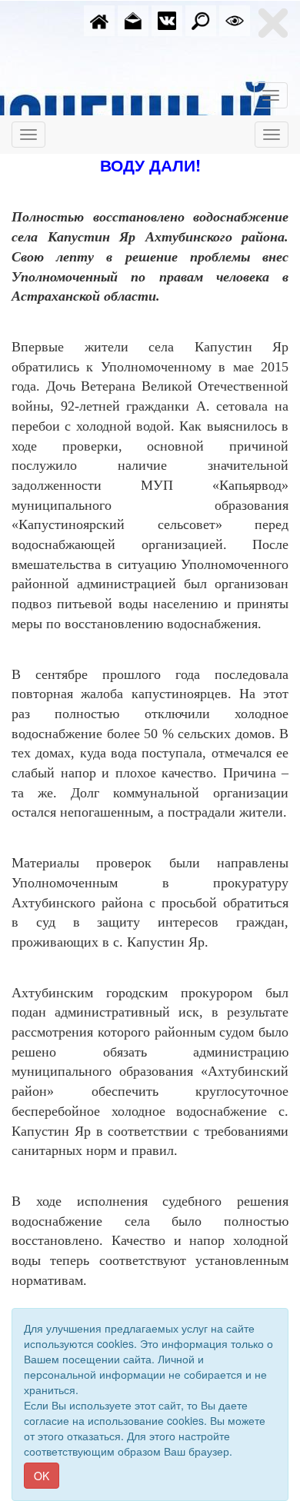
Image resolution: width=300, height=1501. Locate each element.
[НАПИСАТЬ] (133, 19)
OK (41, 1475)
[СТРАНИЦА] (167, 19)
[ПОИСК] (200, 19)
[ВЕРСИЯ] (234, 19)
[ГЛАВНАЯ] (99, 19)
